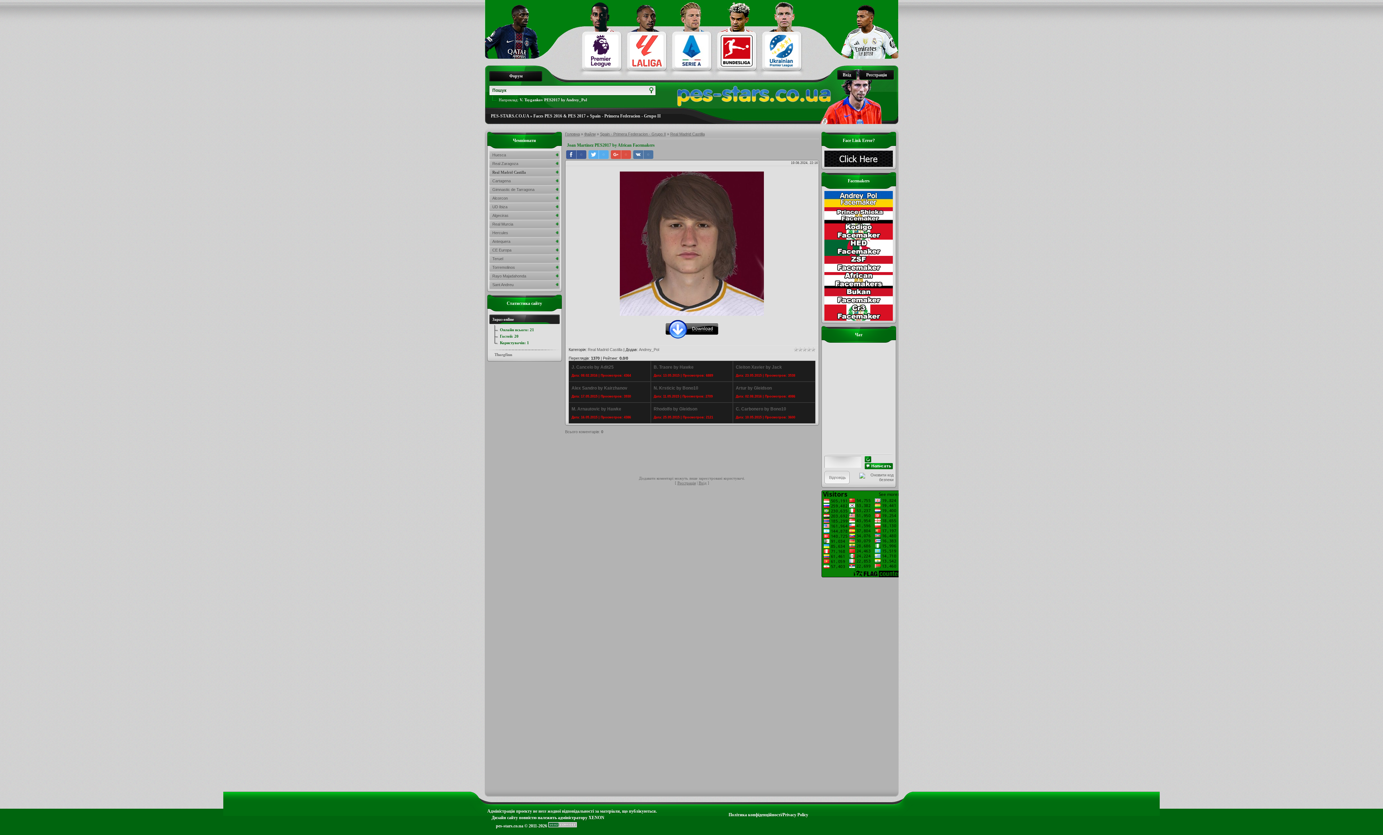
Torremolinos (503, 267)
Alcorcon (500, 198)
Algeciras (500, 215)
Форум (516, 76)
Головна (572, 134)
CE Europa (501, 250)
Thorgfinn (503, 354)
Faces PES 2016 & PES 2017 (559, 116)
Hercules (500, 233)
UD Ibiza (499, 207)
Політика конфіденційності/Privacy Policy (768, 814)
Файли (590, 134)
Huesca (499, 155)
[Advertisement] (696, 456)
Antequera (501, 241)
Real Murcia (502, 224)
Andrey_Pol (649, 349)
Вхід (847, 74)
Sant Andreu (503, 285)
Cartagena (501, 181)
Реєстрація (876, 74)
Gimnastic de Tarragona (513, 189)
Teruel (497, 259)
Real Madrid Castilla (687, 134)
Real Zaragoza (505, 163)
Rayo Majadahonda (509, 276)
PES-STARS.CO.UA (510, 116)
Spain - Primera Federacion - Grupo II (625, 116)
